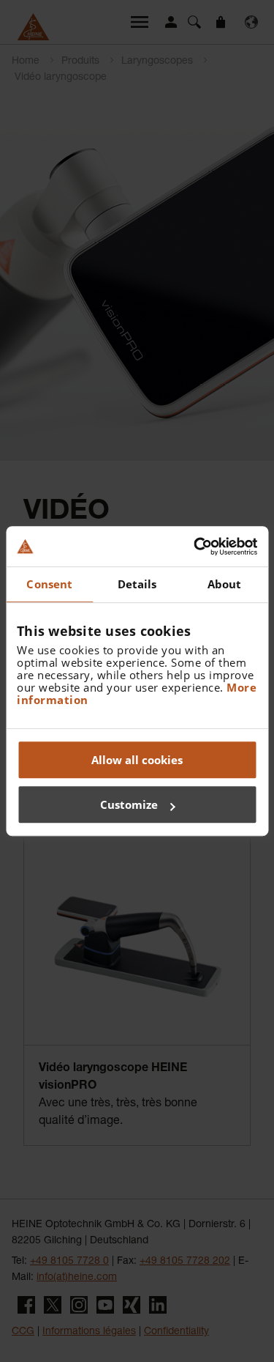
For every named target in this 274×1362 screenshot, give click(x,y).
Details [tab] (137, 584)
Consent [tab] (49, 584)
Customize (129, 804)
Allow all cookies (137, 759)
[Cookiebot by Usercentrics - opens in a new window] (195, 546)
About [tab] (225, 584)
